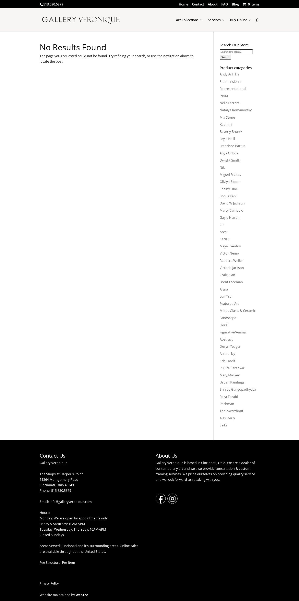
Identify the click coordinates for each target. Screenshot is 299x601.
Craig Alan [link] (227, 275)
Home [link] (183, 5)
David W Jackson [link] (232, 203)
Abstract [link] (226, 339)
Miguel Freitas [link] (230, 174)
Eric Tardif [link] (227, 361)
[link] (250, 4)
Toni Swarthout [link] (231, 411)
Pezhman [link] (227, 404)
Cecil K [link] (225, 239)
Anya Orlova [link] (229, 153)
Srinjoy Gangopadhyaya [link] (238, 389)
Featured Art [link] (229, 303)
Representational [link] (233, 88)
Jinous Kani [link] (228, 196)
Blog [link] (235, 5)
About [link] (212, 5)
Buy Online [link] (238, 20)
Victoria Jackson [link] (232, 268)
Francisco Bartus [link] (232, 146)
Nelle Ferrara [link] (230, 103)
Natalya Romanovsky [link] (236, 110)
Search (225, 57)
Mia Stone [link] (227, 117)
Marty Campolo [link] (231, 210)
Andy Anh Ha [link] (229, 74)
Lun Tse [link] (225, 296)
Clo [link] (222, 225)
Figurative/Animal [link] (233, 332)
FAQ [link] (224, 5)
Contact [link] (198, 5)
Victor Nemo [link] (229, 253)
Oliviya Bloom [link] (230, 181)
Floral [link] (224, 325)
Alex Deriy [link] (227, 418)
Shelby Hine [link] (229, 189)
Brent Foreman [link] (231, 282)
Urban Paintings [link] (232, 382)
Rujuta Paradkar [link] (232, 368)
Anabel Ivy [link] (227, 353)
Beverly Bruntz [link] (231, 131)
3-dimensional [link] (230, 81)
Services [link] (214, 20)
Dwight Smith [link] (230, 160)
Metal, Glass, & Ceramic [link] (238, 310)
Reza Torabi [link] (229, 396)
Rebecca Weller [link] (231, 260)
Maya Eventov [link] (230, 246)
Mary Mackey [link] (230, 375)
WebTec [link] (82, 595)
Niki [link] (222, 167)
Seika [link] (224, 425)
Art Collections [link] (187, 20)
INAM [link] (224, 96)
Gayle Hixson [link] (230, 217)
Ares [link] (223, 232)
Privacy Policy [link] (49, 583)
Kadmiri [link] (226, 124)
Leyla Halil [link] (227, 139)
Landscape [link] (228, 318)
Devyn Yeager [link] (230, 346)
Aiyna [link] (224, 289)
